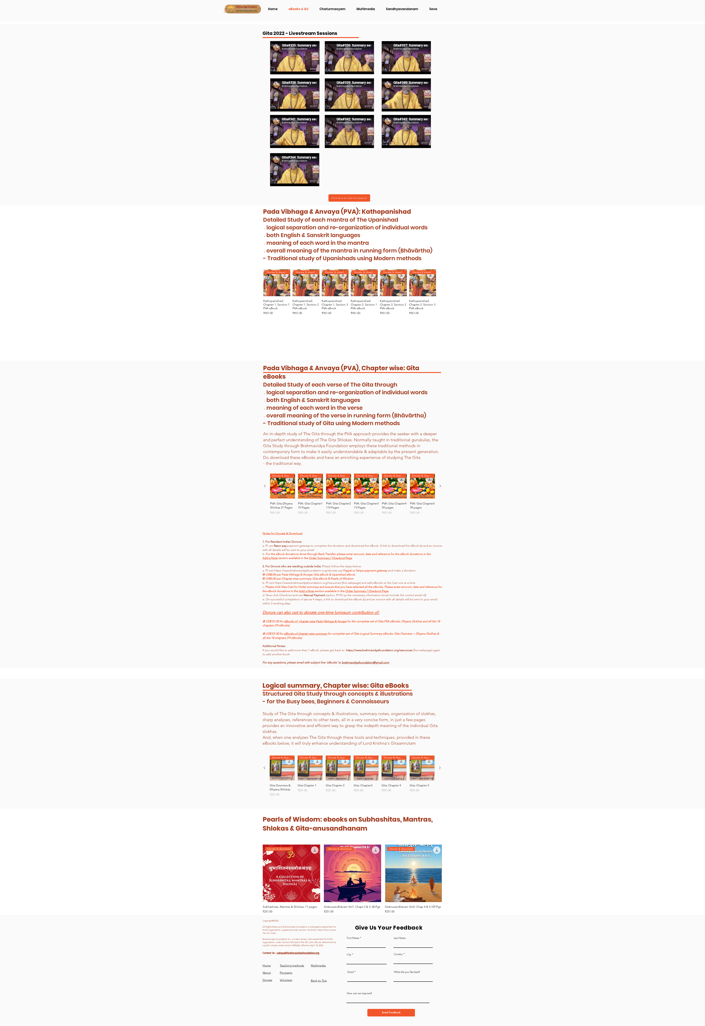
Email (351, 972)
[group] (349, 292)
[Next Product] (440, 486)
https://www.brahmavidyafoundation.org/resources (308, 583)
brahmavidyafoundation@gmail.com (365, 662)
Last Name (400, 938)
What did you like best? (407, 972)
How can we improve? (359, 993)
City (349, 954)
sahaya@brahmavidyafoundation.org (298, 953)
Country (398, 954)
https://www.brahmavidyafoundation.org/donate (305, 570)
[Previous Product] (265, 486)
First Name (353, 938)
